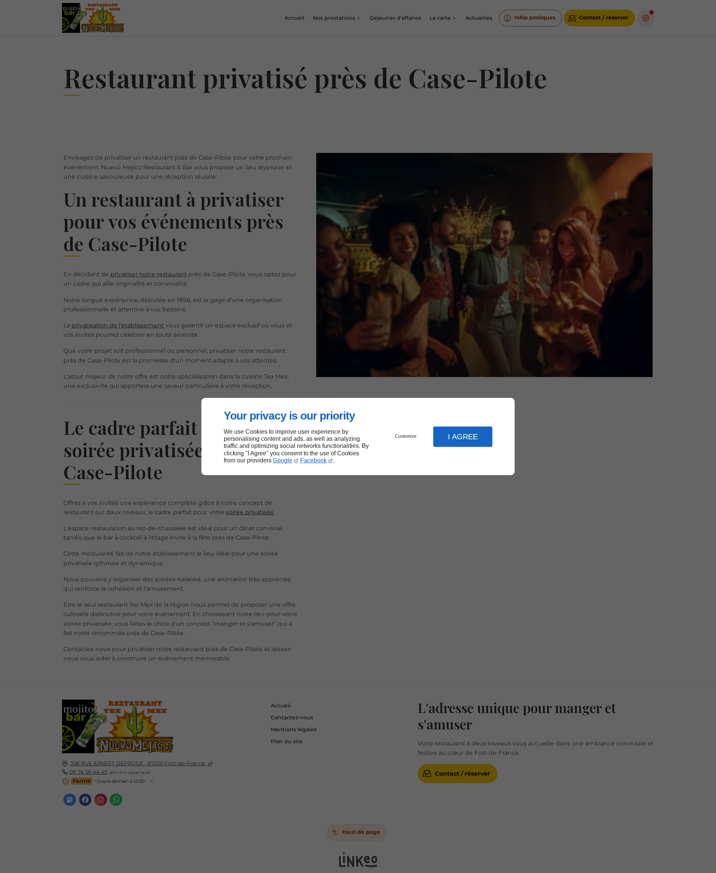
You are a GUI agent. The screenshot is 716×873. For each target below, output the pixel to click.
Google (282, 460)
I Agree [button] (463, 437)
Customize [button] (406, 436)
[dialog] (358, 436)
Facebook (313, 460)
